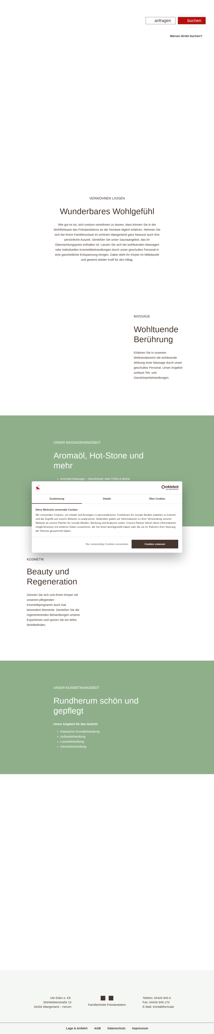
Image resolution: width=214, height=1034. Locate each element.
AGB (97, 1028)
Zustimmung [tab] (56, 498)
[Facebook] (103, 998)
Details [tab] (107, 498)
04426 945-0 (162, 998)
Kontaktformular (163, 1006)
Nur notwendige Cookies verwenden (107, 544)
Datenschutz (116, 1028)
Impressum (140, 1028)
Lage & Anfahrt (76, 1028)
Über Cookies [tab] (157, 498)
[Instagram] (111, 998)
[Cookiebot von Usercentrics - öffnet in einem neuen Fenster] (164, 487)
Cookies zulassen (155, 544)
